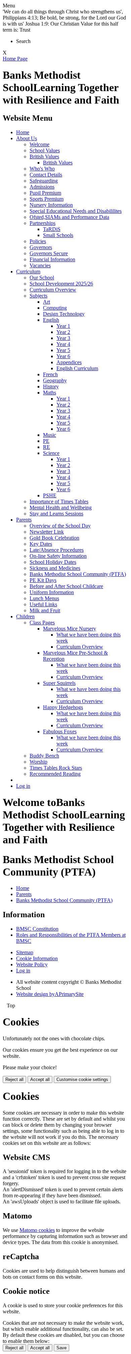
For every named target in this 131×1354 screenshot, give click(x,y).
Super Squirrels (59, 683)
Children (25, 616)
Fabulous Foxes (60, 731)
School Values (45, 150)
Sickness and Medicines (55, 568)
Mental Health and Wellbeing (61, 507)
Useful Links (43, 604)
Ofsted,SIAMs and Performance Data (69, 217)
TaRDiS (51, 229)
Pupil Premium (45, 193)
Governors (41, 247)
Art (46, 302)
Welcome (39, 144)
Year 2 (63, 332)
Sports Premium (46, 199)
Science (51, 453)
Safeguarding (44, 181)
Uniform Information (52, 592)
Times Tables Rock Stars (56, 768)
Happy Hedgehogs (63, 707)
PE (46, 441)
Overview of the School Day (60, 526)
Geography (55, 380)
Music (49, 435)
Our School (42, 277)
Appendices (69, 362)
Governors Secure (49, 253)
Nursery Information (51, 205)
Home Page (15, 59)
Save (61, 1347)
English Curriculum (77, 368)
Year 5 (63, 350)
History (51, 386)
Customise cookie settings (82, 1079)
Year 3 (63, 338)
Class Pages (42, 622)
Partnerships (42, 223)
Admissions (42, 187)
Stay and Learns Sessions (56, 513)
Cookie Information (37, 958)
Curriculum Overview (53, 290)
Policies (38, 241)
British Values (44, 156)
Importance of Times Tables (59, 501)
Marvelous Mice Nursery (69, 628)
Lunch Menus (44, 598)
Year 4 (63, 344)
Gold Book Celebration (54, 538)
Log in (23, 786)
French (50, 374)
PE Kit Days (43, 580)
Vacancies (40, 265)
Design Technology (64, 314)
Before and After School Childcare (66, 586)
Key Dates (41, 544)
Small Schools (58, 235)
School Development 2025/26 (61, 283)
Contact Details (46, 175)
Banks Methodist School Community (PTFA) (78, 574)
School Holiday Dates (53, 562)
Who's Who (42, 168)
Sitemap (24, 952)
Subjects (38, 296)
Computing (55, 308)
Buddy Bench (44, 756)
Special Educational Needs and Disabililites (76, 211)
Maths (49, 392)
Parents (24, 520)
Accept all (40, 1079)
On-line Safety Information (58, 556)
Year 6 (63, 356)
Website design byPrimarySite (50, 994)
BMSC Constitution (37, 929)
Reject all (14, 1079)
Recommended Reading (55, 774)
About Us (26, 138)
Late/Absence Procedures (57, 550)
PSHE (49, 495)
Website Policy (32, 964)
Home (22, 132)
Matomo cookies (37, 1230)
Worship (38, 762)
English (51, 320)
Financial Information (52, 259)
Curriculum (28, 271)
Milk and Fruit (45, 610)
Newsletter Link (47, 532)
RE (46, 447)
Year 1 (63, 326)
